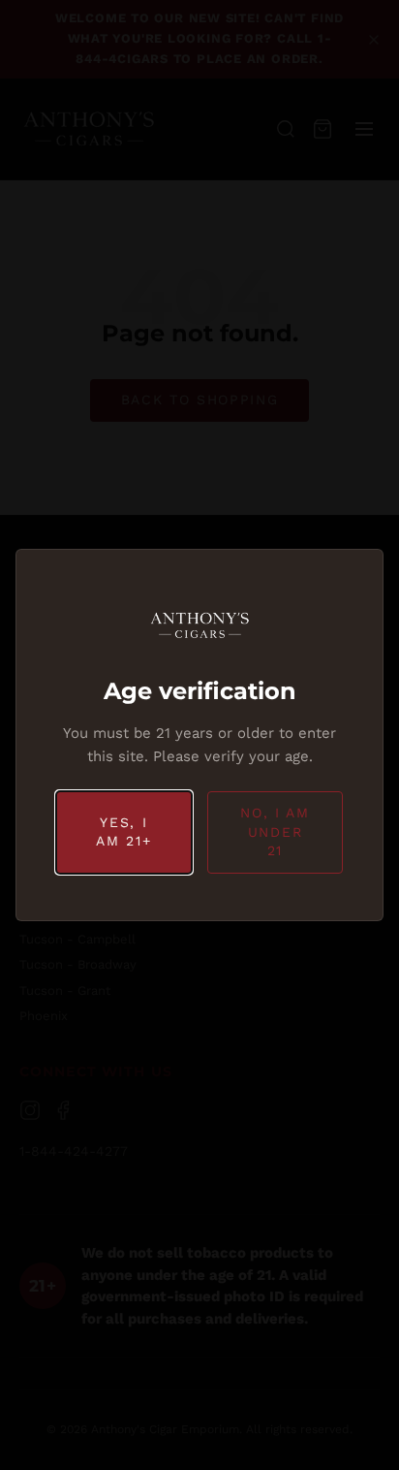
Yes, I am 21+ (123, 832)
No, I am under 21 (274, 831)
